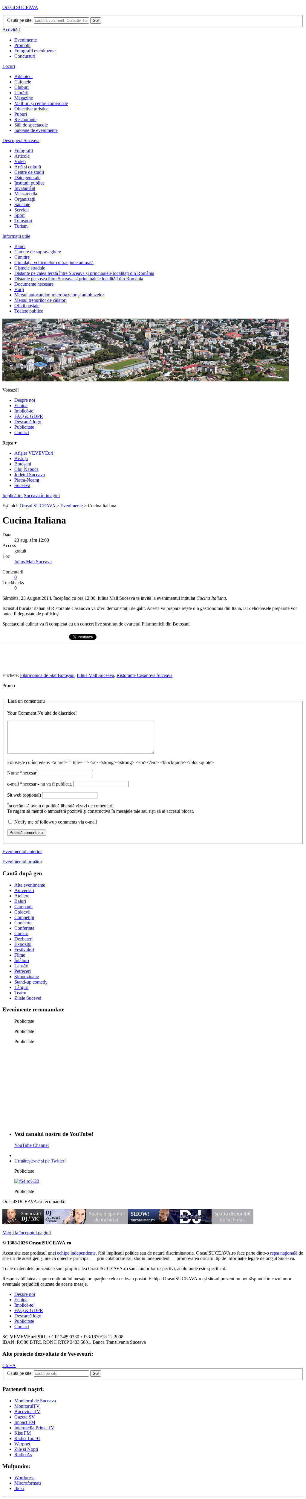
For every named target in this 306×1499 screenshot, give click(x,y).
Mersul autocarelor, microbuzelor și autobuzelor (59, 294)
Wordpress (24, 1477)
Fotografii (23, 150)
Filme (19, 955)
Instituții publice (29, 182)
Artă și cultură (27, 166)
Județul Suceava (29, 474)
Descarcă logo (27, 421)
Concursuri (24, 56)
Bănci (19, 246)
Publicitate (24, 427)
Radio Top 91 (27, 1438)
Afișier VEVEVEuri (33, 453)
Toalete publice (28, 311)
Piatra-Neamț (26, 480)
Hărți (19, 289)
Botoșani (22, 463)
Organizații (24, 199)
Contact (21, 432)
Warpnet (22, 1443)
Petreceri (22, 971)
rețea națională (283, 1252)
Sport (19, 215)
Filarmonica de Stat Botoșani (47, 675)
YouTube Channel (31, 1145)
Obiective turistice (31, 108)
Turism (20, 226)
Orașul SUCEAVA (20, 7)
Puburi (20, 114)
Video (20, 161)
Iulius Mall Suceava (33, 561)
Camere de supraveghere (37, 251)
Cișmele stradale (29, 267)
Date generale (27, 177)
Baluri (20, 901)
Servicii (21, 209)
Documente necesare (33, 284)
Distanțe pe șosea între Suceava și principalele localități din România (78, 278)
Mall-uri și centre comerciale (41, 103)
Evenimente (25, 39)
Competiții (24, 917)
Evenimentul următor (22, 861)
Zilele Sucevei (27, 998)
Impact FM (24, 1422)
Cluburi (21, 87)
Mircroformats (27, 1483)
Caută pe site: (20, 20)
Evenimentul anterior (22, 851)
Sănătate (22, 204)
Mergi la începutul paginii (26, 1232)
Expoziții (22, 944)
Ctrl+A (9, 1365)
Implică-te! (24, 410)
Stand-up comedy (31, 981)
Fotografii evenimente (35, 50)
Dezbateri (23, 938)
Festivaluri (24, 949)
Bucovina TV (27, 1411)
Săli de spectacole (31, 124)
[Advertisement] (59, 1086)
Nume (21, 772)
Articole (22, 156)
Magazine (23, 98)
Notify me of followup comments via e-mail (55, 821)
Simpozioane (26, 976)
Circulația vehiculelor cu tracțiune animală (54, 262)
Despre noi (24, 400)
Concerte (22, 922)
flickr (19, 1488)
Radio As (23, 1454)
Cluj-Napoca (26, 469)
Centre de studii (29, 172)
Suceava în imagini (42, 495)
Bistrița (21, 458)
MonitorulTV (27, 1406)
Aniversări (24, 890)
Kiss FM (22, 1433)
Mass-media (25, 193)
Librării (21, 92)
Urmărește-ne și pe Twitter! (40, 1160)
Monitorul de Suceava (35, 1400)
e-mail (39, 783)
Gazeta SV (24, 1416)
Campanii (23, 906)
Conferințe (24, 928)
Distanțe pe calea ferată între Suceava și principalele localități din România (84, 273)
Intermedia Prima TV (34, 1427)
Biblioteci (23, 76)
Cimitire (22, 257)
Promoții (22, 45)
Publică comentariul (27, 832)
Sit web (24, 795)
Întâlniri (21, 960)
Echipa (20, 405)
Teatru (20, 992)
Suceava (22, 485)
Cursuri (21, 933)
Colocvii (22, 911)
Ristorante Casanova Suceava (144, 675)
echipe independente (76, 1252)
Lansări (21, 965)
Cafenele (22, 81)
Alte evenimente (29, 885)
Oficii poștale (26, 305)
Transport (23, 220)
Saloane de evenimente (36, 130)
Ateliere (21, 895)
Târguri (21, 987)
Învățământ (24, 188)
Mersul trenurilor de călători (40, 300)
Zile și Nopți (26, 1449)
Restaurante (25, 119)
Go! (96, 20)
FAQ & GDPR (28, 416)
